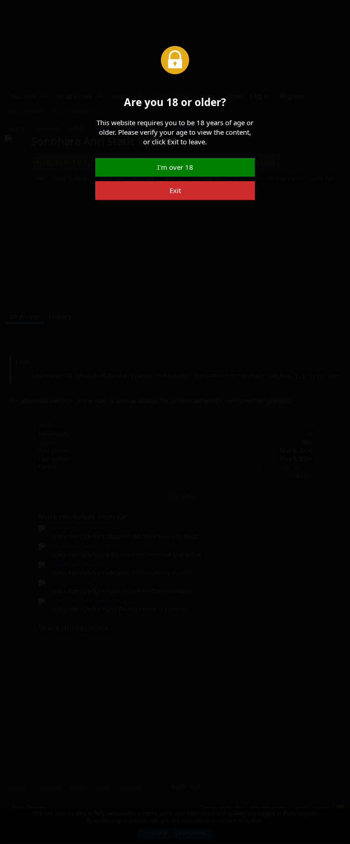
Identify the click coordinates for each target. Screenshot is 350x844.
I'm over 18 (175, 167)
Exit (175, 190)
